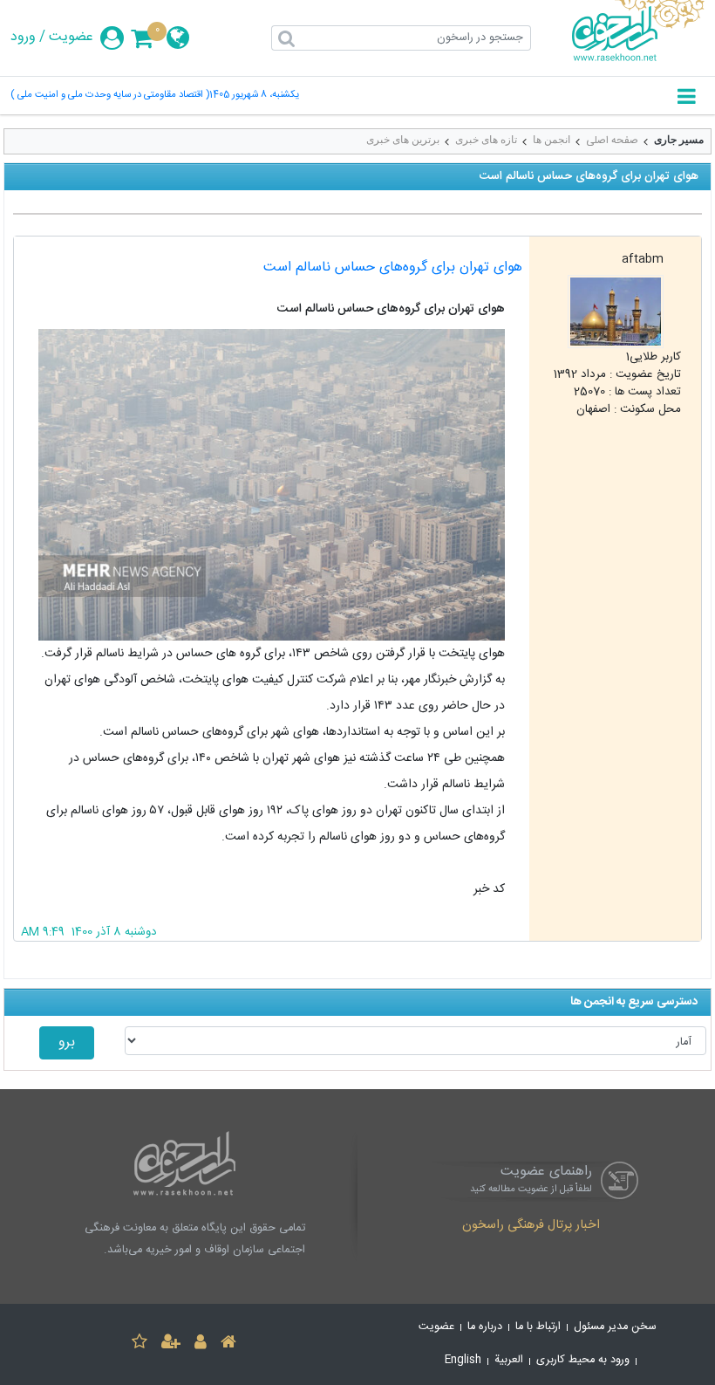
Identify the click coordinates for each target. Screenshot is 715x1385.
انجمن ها (551, 140)
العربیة (508, 1360)
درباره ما (484, 1327)
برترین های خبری (402, 140)
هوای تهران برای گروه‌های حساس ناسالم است (392, 267)
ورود (23, 37)
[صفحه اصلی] (228, 1344)
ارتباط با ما (538, 1327)
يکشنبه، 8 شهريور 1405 (254, 95)
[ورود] (200, 1344)
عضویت (71, 37)
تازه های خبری (486, 140)
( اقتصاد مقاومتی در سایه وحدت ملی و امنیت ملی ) (109, 95)
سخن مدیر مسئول (615, 1327)
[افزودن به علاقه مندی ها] (139, 1344)
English (463, 1360)
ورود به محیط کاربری (583, 1360)
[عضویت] (170, 1344)
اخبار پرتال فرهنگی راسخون (531, 1226)
